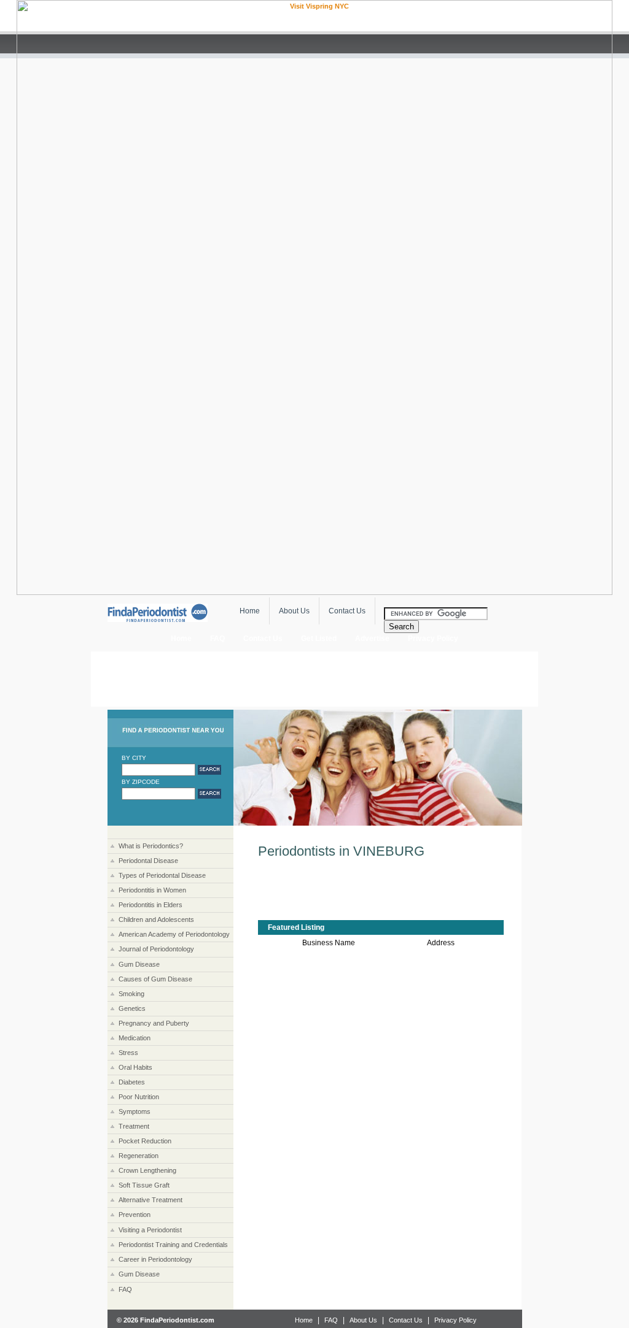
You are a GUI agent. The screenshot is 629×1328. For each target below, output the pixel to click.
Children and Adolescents (156, 919)
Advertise (372, 638)
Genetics (132, 1008)
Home (250, 611)
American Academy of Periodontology (174, 934)
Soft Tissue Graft (144, 1185)
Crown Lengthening (147, 1170)
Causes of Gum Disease (155, 979)
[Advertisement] (314, 679)
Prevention (134, 1214)
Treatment (134, 1126)
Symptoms (134, 1111)
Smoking (131, 993)
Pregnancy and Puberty (154, 1023)
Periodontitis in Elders (150, 904)
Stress (128, 1052)
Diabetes (132, 1082)
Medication (134, 1038)
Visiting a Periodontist (150, 1230)
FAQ (217, 638)
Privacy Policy (455, 1320)
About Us (294, 611)
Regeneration (138, 1155)
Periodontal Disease (148, 860)
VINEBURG (388, 851)
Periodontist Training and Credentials (173, 1244)
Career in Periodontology (155, 1259)
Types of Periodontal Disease (162, 875)
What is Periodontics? (151, 846)
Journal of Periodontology (156, 949)
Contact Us (347, 611)
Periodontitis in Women (152, 890)
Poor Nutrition (139, 1096)
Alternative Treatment (150, 1199)
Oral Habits (135, 1067)
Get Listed (319, 638)
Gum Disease (139, 964)
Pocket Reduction (145, 1141)
